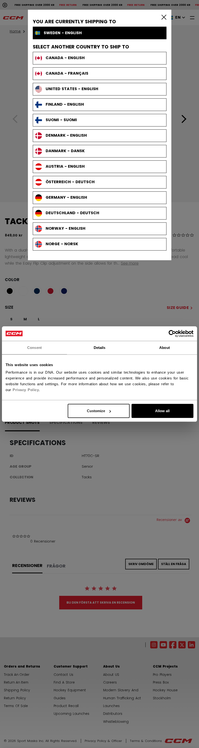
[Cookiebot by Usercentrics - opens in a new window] (172, 333)
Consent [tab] (34, 347)
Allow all (162, 411)
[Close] (162, 17)
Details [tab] (100, 347)
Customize (96, 411)
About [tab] (164, 347)
